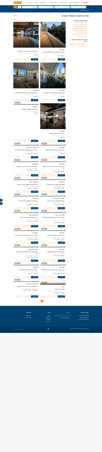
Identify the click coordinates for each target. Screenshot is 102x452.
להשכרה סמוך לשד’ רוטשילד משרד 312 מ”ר (55, 235)
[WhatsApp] (16, 329)
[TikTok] (14, 329)
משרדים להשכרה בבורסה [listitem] (81, 32)
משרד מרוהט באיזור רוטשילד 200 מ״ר (56, 133)
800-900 (72, 44)
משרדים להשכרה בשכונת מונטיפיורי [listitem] (79, 28)
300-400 (77, 43)
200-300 (81, 43)
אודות (36, 2)
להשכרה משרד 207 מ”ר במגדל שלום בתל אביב (28, 269)
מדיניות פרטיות (28, 317)
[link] (53, 35)
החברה (49, 315)
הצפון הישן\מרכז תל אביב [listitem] (81, 36)
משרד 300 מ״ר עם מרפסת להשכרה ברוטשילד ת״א (54, 92)
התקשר (60, 59)
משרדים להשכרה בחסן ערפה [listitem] (80, 22)
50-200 (85, 43)
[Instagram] (21, 329)
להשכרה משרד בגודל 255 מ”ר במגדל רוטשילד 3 (28, 200)
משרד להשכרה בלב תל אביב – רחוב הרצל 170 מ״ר (27, 51)
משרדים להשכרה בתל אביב (74, 2)
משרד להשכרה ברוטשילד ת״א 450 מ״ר (30, 109)
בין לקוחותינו (48, 317)
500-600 (85, 44)
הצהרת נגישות (28, 315)
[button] (51, 10)
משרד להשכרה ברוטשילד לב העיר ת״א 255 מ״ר (54, 150)
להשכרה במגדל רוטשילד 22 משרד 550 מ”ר (55, 251)
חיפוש (15, 7)
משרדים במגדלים (63, 2)
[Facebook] (23, 329)
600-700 (81, 44)
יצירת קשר (30, 2)
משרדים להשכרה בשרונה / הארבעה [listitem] (79, 24)
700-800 (76, 44)
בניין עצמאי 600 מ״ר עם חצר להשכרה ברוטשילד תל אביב (26, 92)
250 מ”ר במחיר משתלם (59, 289)
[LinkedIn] (19, 329)
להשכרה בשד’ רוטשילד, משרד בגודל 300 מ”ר (55, 184)
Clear (19, 7)
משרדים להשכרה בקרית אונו (84, 319)
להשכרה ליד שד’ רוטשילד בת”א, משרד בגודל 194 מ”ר (27, 166)
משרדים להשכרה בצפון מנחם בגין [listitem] (79, 30)
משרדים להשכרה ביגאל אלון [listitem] (80, 26)
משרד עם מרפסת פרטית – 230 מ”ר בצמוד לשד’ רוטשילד (53, 269)
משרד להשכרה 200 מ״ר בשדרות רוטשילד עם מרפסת (53, 52)
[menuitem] (17, 3)
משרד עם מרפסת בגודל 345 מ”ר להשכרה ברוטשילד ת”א (26, 150)
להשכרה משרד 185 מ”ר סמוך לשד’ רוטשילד (55, 200)
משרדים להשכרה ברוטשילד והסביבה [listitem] (79, 34)
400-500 (72, 43)
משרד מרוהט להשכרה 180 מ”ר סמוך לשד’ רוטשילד (27, 184)
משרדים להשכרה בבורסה (84, 317)
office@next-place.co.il (63, 317)
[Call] (1, 200)
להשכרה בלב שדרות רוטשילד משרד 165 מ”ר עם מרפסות (26, 235)
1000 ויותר (80, 46)
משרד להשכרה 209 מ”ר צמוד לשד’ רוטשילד (29, 217)
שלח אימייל (52, 59)
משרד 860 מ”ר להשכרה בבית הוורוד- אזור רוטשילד (27, 286)
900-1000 (85, 46)
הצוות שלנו (48, 319)
